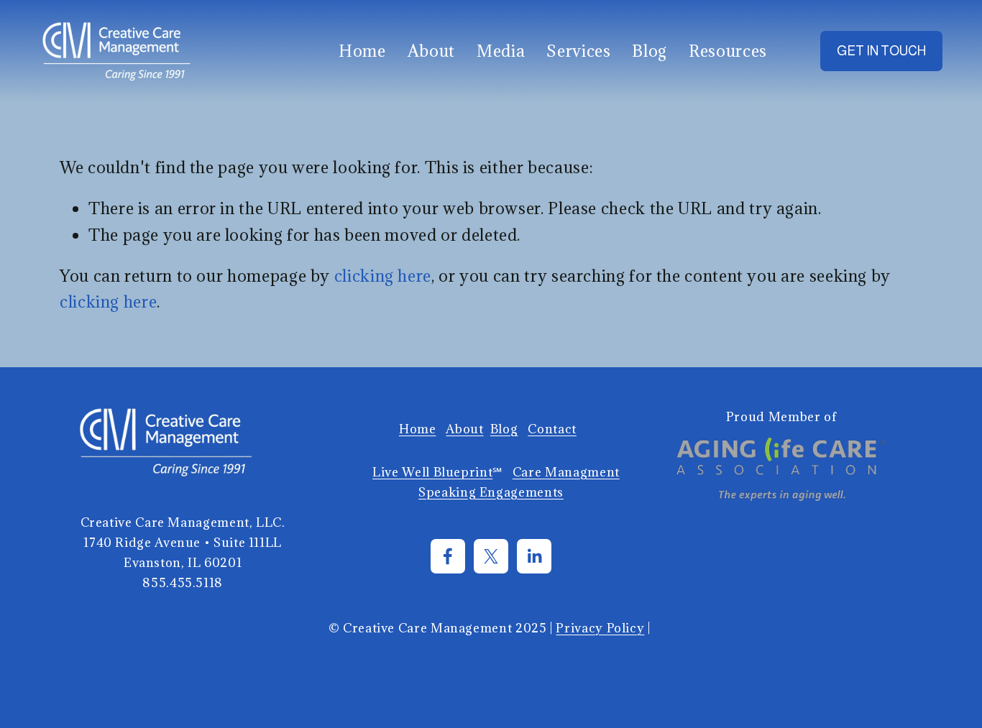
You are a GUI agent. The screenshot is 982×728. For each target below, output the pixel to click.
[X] (491, 556)
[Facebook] (448, 556)
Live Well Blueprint (432, 472)
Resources (728, 50)
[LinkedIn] (534, 556)
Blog (649, 50)
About (431, 50)
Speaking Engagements (491, 492)
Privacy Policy (600, 627)
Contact (552, 428)
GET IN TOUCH (881, 51)
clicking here (382, 275)
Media (501, 50)
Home (362, 50)
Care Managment (566, 472)
